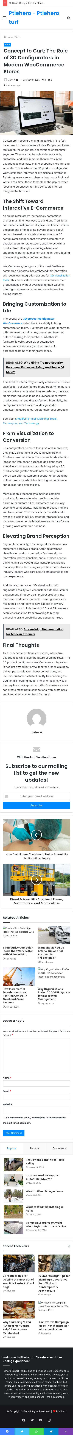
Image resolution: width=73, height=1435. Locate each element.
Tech (17, 37)
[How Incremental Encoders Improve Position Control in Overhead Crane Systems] (19, 976)
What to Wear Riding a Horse (44, 1191)
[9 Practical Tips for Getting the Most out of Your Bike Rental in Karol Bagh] (19, 1263)
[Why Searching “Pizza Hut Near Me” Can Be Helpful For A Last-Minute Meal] (19, 1310)
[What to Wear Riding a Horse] (13, 1196)
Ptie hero (61, 1411)
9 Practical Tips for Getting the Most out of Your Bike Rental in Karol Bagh (18, 1281)
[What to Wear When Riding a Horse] (13, 1211)
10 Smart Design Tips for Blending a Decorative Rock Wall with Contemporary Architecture (54, 1283)
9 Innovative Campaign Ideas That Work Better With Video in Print (18, 951)
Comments (59, 1148)
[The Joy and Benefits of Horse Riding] (13, 1164)
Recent (34, 1148)
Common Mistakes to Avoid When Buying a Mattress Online (46, 1224)
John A (36, 732)
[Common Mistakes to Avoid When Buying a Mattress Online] (13, 1227)
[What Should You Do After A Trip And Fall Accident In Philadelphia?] (54, 935)
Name (7, 1077)
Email (7, 1091)
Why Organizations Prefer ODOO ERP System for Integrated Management (54, 994)
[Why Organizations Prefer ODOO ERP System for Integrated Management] (54, 976)
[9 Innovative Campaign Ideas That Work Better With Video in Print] (19, 935)
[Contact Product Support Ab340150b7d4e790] (13, 1180)
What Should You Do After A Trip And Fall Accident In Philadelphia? (51, 952)
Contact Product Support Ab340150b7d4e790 (43, 1177)
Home (9, 37)
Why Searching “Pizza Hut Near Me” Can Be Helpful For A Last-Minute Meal (17, 1327)
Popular (12, 1148)
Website (7, 1104)
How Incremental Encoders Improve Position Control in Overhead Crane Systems (15, 995)
